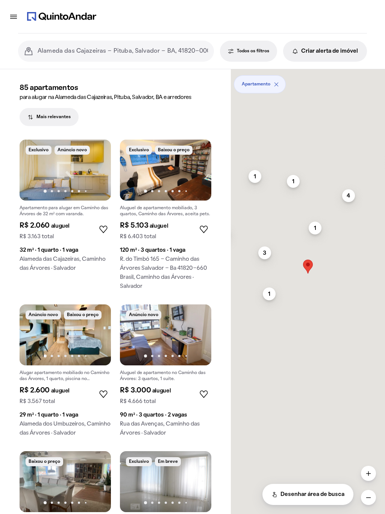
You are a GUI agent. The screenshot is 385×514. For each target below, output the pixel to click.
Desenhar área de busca (312, 494)
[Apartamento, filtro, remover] (276, 84)
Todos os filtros (253, 51)
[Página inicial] (61, 16)
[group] (65, 208)
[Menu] (13, 16)
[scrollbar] (308, 81)
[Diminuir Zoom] (368, 497)
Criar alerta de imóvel (329, 51)
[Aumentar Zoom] (368, 473)
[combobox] (123, 51)
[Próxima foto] (97, 170)
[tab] (49, 117)
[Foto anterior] (33, 170)
